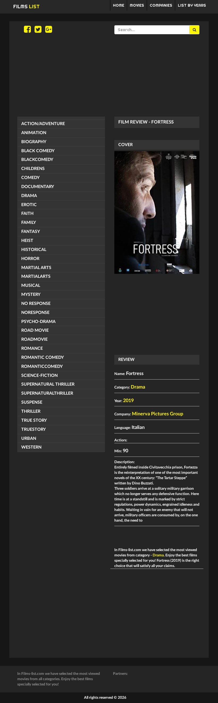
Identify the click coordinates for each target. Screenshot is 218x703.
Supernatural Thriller (47, 384)
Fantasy (30, 231)
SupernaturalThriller (47, 393)
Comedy (30, 178)
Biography (33, 142)
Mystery (30, 294)
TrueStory (33, 429)
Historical (33, 250)
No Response (36, 303)
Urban (28, 438)
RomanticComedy (42, 366)
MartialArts (36, 276)
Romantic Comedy (42, 357)
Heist (27, 240)
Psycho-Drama (38, 321)
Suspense (31, 402)
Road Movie (35, 330)
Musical (30, 285)
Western (31, 447)
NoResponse (35, 312)
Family (28, 222)
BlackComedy (37, 159)
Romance (32, 348)
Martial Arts (36, 268)
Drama (29, 196)
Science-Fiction (39, 375)
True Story (34, 420)
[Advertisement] (109, 75)
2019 (128, 400)
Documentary (37, 187)
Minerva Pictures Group (157, 414)
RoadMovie (34, 339)
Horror (30, 259)
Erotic (29, 205)
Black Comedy (37, 151)
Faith (27, 213)
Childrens (33, 169)
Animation (33, 133)
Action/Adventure (43, 124)
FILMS (26, 6)
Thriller (30, 411)
